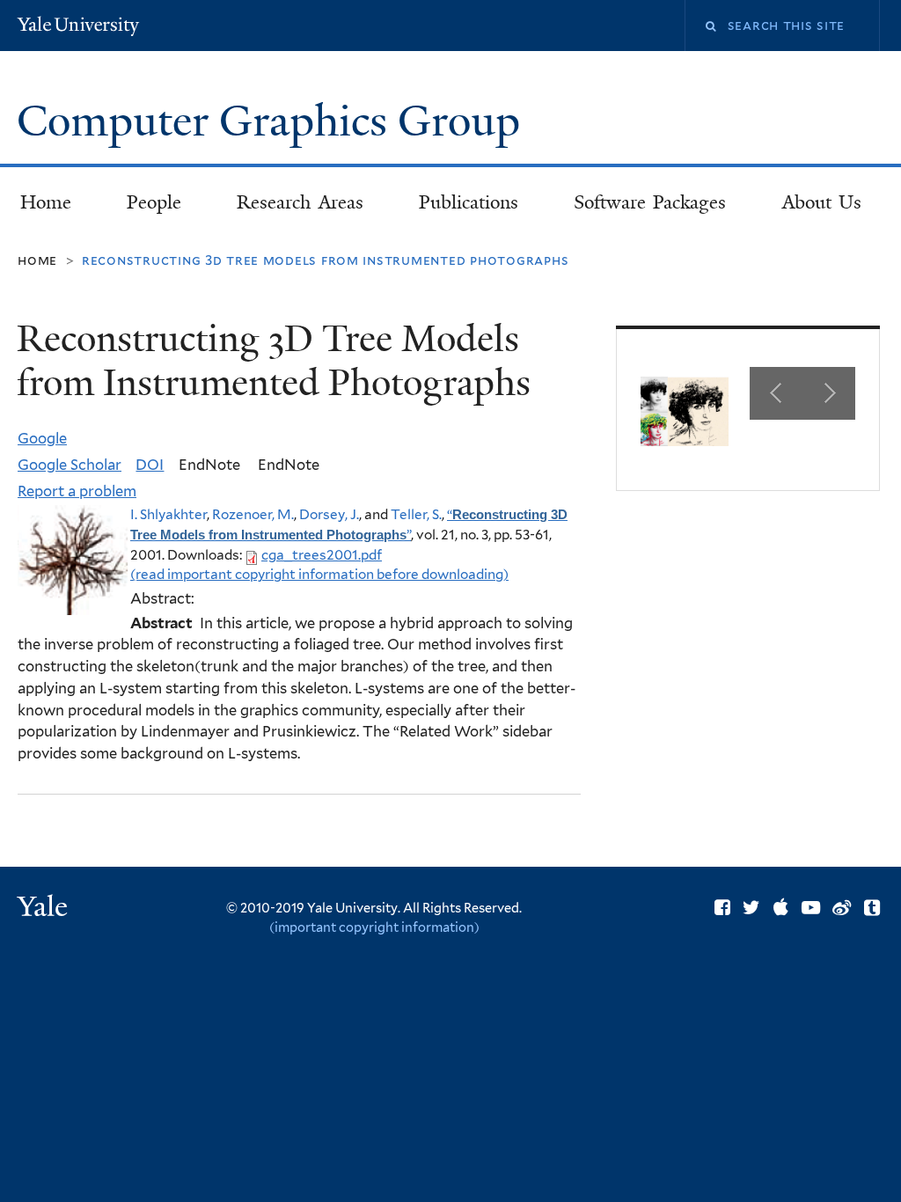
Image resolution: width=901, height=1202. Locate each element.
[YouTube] (811, 907)
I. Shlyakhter (168, 514)
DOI (150, 464)
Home (45, 202)
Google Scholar (69, 464)
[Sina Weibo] (841, 907)
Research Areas (300, 202)
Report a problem (77, 491)
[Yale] (45, 908)
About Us (822, 202)
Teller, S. (416, 514)
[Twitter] (751, 907)
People (154, 202)
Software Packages (650, 202)
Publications (468, 202)
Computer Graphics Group (274, 121)
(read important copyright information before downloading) (319, 574)
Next (828, 393)
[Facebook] (722, 907)
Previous (776, 393)
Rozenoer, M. (253, 514)
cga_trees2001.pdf (321, 554)
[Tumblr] (872, 907)
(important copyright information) (374, 927)
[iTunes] (780, 907)
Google (42, 438)
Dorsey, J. (329, 514)
